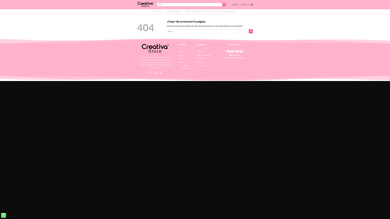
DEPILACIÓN (211, 11)
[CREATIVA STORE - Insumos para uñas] (145, 4)
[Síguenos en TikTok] (160, 72)
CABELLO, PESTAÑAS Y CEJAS (194, 11)
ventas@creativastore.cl (235, 58)
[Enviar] (224, 4)
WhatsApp (235, 55)
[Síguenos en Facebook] (150, 72)
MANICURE (157, 11)
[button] (247, 4)
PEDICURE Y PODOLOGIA (173, 11)
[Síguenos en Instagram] (155, 72)
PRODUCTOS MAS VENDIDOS (226, 11)
